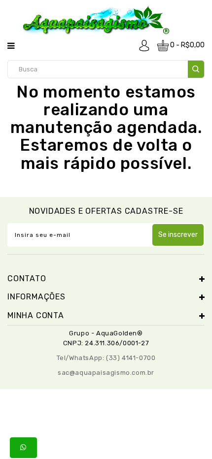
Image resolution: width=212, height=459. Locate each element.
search (195, 69)
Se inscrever (178, 234)
